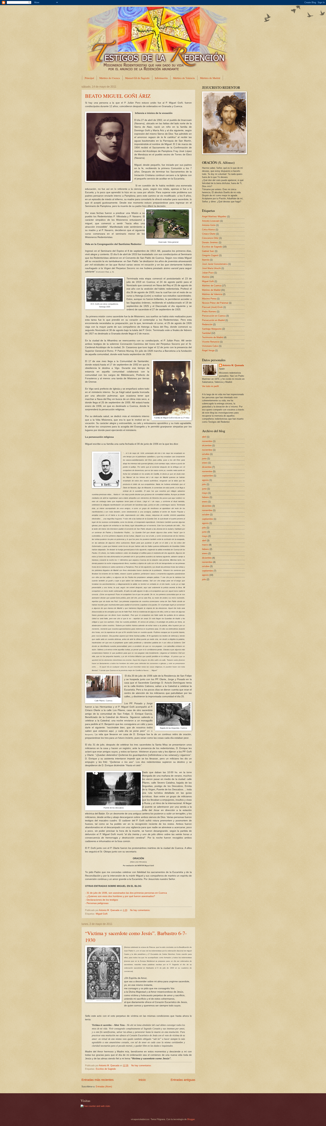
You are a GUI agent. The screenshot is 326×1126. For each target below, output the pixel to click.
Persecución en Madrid (213, 320)
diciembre (207, 445)
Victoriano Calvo (210, 346)
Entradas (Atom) (104, 1086)
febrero (205, 497)
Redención (207, 324)
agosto (205, 480)
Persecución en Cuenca (213, 316)
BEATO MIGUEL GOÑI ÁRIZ (117, 95)
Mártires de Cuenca (109, 78)
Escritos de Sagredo (106, 1069)
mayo (204, 493)
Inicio (142, 1080)
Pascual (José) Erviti (212, 307)
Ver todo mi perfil (210, 386)
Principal (89, 78)
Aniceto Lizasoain (211, 221)
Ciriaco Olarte (208, 234)
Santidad (206, 333)
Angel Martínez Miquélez (214, 216)
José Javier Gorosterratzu (215, 264)
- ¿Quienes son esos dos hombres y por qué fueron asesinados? (120, 896)
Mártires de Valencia (184, 78)
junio (204, 458)
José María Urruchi (211, 268)
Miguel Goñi (101, 913)
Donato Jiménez (210, 242)
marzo (205, 544)
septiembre (207, 475)
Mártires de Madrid (210, 78)
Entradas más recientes (98, 1080)
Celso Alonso (208, 229)
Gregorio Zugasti (210, 255)
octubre (205, 454)
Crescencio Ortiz (210, 238)
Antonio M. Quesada (233, 365)
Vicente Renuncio (210, 341)
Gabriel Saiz (208, 251)
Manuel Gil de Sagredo (137, 78)
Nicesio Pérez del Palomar (215, 303)
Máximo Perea (209, 298)
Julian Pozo (208, 272)
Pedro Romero (209, 311)
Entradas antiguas (183, 1080)
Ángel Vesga (208, 350)
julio (204, 484)
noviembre (207, 441)
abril (204, 437)
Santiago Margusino (212, 329)
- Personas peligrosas (96, 903)
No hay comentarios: (140, 910)
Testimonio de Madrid (212, 337)
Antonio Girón (208, 225)
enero (204, 463)
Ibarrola (205, 260)
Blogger (191, 1119)
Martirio (205, 277)
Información (161, 78)
